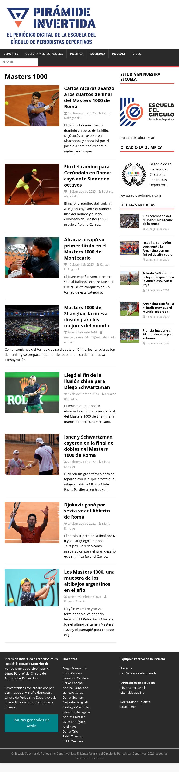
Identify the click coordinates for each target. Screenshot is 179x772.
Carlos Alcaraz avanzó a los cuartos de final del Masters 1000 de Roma (89, 97)
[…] (70, 635)
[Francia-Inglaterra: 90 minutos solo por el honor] (129, 339)
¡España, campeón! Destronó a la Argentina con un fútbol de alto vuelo (157, 248)
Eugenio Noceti (74, 601)
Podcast (118, 54)
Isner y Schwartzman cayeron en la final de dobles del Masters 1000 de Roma (89, 446)
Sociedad (97, 54)
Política (76, 54)
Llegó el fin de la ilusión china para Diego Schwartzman (87, 381)
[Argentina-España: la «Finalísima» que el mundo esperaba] (129, 313)
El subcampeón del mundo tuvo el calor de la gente (158, 220)
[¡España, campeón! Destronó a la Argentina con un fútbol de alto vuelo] (129, 252)
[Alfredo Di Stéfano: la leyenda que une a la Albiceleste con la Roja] (129, 282)
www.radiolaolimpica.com (140, 195)
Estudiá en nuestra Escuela (140, 77)
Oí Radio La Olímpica (141, 147)
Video (137, 54)
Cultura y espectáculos (44, 54)
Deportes (10, 54)
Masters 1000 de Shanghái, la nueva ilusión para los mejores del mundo (86, 316)
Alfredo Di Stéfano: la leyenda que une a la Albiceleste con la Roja (158, 279)
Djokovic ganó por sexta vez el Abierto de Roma (87, 511)
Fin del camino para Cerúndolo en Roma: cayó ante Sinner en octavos (87, 175)
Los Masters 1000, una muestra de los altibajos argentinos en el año (89, 581)
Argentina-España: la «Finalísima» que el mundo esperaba (158, 307)
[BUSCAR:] (19, 62)
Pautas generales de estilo (31, 723)
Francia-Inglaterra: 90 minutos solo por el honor (157, 334)
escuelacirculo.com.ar (137, 137)
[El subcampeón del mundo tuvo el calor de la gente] (129, 225)
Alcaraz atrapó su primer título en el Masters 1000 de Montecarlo (85, 248)
